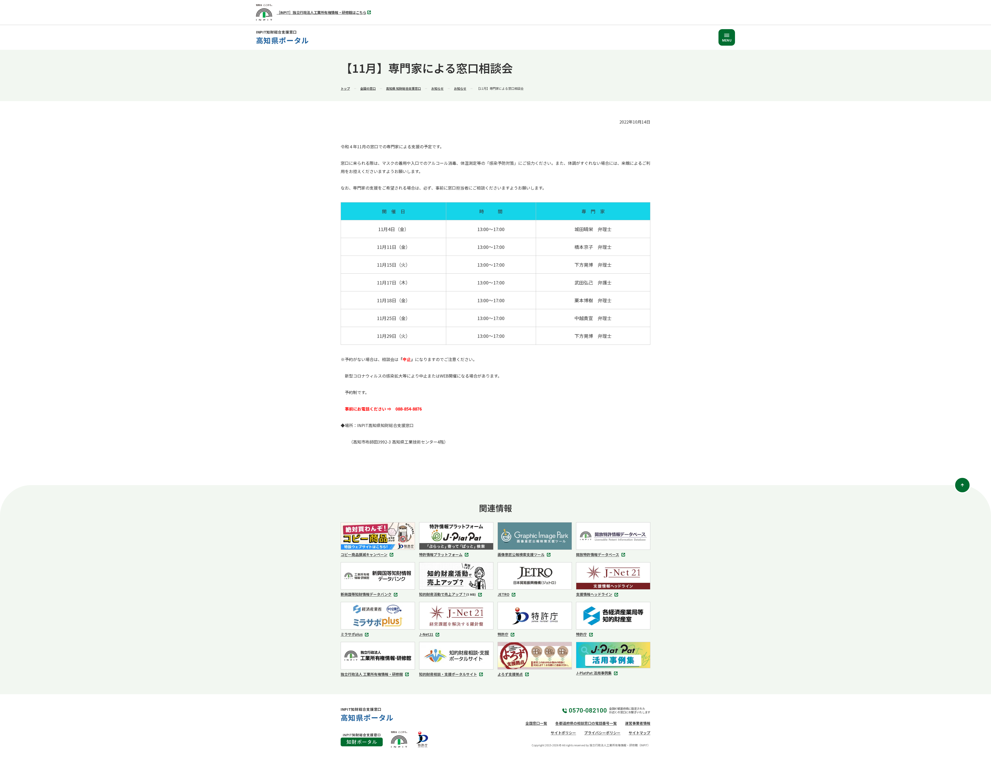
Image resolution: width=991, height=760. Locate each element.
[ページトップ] (962, 485)
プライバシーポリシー (602, 732)
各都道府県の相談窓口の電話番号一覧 (586, 723)
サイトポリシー (563, 732)
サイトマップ (639, 732)
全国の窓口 (368, 88)
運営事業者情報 (637, 723)
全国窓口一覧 (536, 723)
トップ (345, 88)
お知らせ (437, 88)
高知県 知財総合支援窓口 (403, 88)
